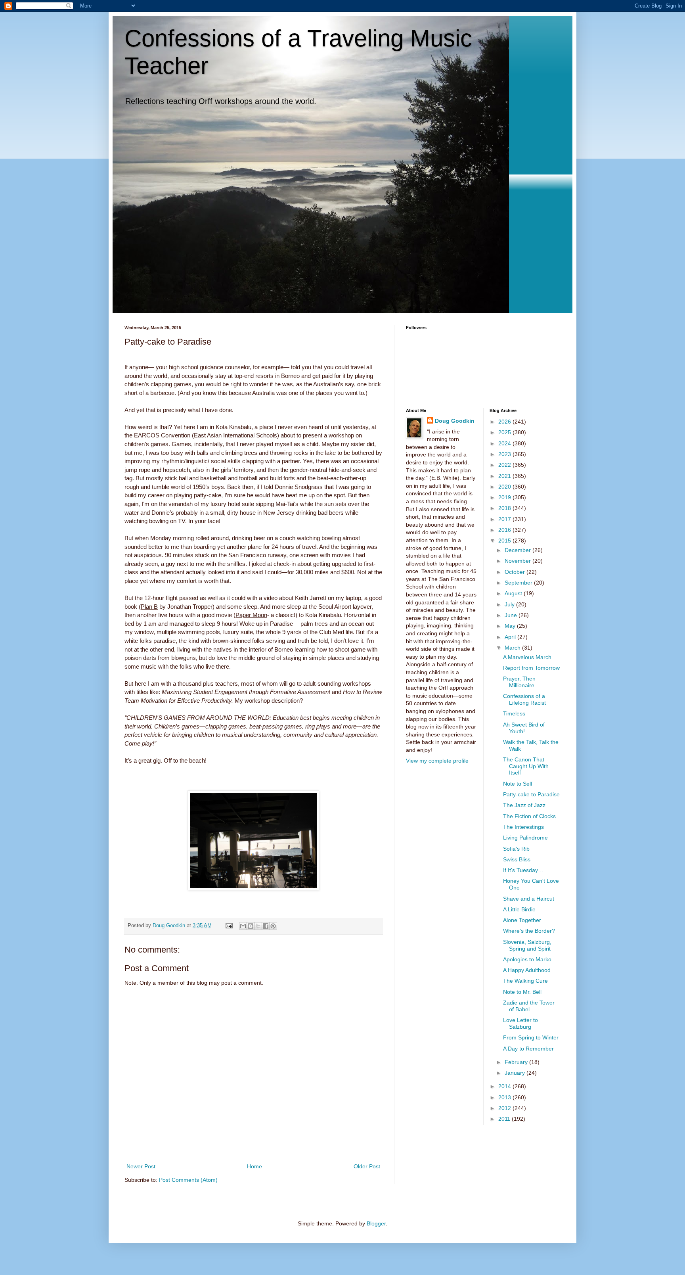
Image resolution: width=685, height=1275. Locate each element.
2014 (505, 1086)
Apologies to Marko (527, 959)
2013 (505, 1097)
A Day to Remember (528, 1048)
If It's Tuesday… (523, 870)
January (515, 1073)
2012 (505, 1108)
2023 (505, 454)
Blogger (376, 1223)
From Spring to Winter (531, 1037)
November (518, 561)
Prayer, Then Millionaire (519, 681)
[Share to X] (258, 926)
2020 (505, 486)
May (511, 626)
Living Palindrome (525, 837)
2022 (505, 465)
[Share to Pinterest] (273, 926)
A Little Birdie (519, 909)
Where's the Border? (529, 931)
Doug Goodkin (455, 421)
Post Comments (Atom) (188, 1180)
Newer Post (140, 1166)
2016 (505, 530)
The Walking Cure (525, 981)
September (519, 582)
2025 (505, 432)
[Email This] (243, 926)
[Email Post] (228, 925)
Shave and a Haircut (528, 898)
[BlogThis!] (250, 926)
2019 (505, 497)
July (510, 604)
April (511, 637)
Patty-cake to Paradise (531, 794)
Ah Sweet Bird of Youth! (524, 727)
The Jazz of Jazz (524, 805)
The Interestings (523, 827)
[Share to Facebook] (266, 926)
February (517, 1062)
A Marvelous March (527, 657)
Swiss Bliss (516, 859)
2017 (505, 519)
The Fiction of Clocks (529, 816)
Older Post (367, 1166)
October (515, 572)
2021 (505, 476)
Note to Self (517, 783)
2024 (505, 443)
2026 (505, 421)
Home (254, 1166)
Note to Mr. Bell (522, 992)
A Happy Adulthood (527, 970)
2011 (505, 1119)
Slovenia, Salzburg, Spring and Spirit (527, 945)
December (518, 550)
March (513, 647)
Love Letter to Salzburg (520, 1023)
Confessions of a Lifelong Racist (524, 699)
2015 (505, 540)
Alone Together (522, 920)
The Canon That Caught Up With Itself (526, 766)
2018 (505, 508)
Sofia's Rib (516, 849)
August (514, 593)
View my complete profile (437, 760)
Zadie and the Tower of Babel (529, 1005)
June (512, 615)
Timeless (514, 713)
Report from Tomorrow (531, 668)
